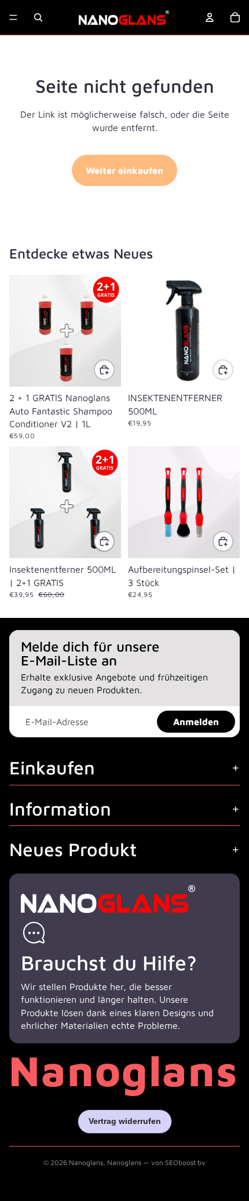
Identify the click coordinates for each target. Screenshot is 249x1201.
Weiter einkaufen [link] (124, 170)
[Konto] (209, 17)
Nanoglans (86, 1162)
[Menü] (13, 17)
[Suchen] (38, 17)
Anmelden (196, 721)
